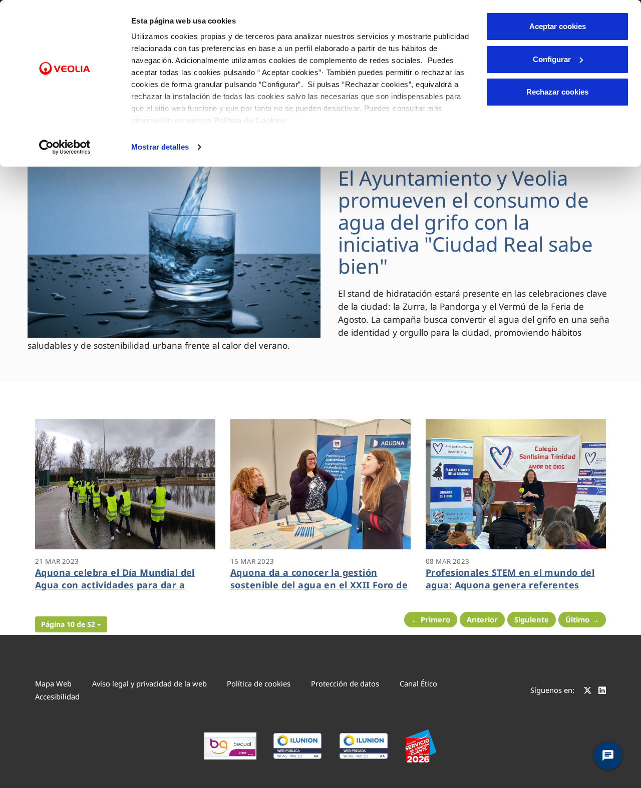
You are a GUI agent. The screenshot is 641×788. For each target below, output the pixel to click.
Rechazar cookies (557, 92)
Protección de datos (345, 683)
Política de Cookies (250, 120)
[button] (71, 624)
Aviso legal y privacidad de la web (149, 683)
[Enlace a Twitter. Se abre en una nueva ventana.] (587, 691)
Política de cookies (258, 683)
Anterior (482, 619)
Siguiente (531, 619)
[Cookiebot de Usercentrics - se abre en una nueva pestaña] (65, 147)
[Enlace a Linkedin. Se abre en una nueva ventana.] (602, 691)
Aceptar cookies (557, 26)
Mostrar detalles (160, 147)
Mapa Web (53, 683)
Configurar (552, 59)
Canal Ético (418, 683)
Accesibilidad (57, 696)
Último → (582, 619)
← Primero (430, 619)
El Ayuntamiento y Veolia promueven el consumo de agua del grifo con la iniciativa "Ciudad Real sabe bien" (465, 222)
